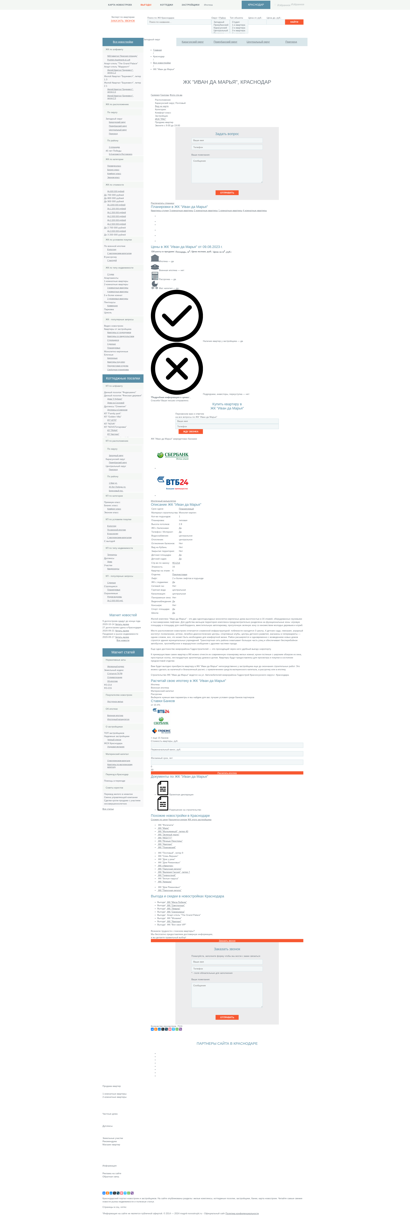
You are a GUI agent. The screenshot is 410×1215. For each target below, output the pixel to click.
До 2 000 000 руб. (115, 601)
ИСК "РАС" (160, 119)
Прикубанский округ (225, 42)
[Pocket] (169, 1029)
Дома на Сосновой (115, 403)
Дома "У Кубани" (114, 399)
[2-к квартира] (239, 27)
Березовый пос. (116, 491)
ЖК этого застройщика (199, 819)
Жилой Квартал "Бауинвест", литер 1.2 (120, 71)
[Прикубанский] (220, 25)
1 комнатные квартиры (230, 210)
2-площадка (114, 147)
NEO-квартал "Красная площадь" (122, 56)
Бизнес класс (113, 170)
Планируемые (113, 348)
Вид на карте (162, 106)
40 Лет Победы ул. (117, 487)
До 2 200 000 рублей (116, 220)
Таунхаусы (112, 555)
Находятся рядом (177, 819)
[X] (162, 1029)
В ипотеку (111, 249)
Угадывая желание (115, 747)
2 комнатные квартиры (206, 210)
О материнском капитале (118, 761)
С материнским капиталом (119, 253)
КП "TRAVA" (112, 430)
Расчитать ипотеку (227, 773)
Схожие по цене (159, 819)
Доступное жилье (115, 701)
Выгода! (146, 5)
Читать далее (122, 624)
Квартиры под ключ (116, 362)
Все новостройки (123, 42)
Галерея (155, 95)
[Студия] (239, 22)
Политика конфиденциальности (242, 1213)
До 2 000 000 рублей (116, 216)
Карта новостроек (120, 5)
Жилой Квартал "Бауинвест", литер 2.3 (120, 97)
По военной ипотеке (116, 530)
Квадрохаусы (113, 569)
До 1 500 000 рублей (116, 212)
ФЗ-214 (176, 563)
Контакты (107, 1181)
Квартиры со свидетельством (120, 336)
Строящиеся (113, 340)
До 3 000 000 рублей (116, 231)
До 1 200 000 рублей (116, 209)
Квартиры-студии (160, 210)
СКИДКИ (106, 1162)
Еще (104, 1110)
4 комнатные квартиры (255, 210)
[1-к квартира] (239, 25)
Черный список (114, 740)
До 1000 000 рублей (116, 205)
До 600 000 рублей (115, 191)
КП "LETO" (112, 420)
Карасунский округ (193, 42)
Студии (110, 274)
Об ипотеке (112, 681)
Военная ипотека (115, 715)
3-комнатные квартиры (117, 288)
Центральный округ (258, 42)
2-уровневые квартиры (117, 299)
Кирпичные (112, 358)
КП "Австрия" (113, 434)
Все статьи (108, 809)
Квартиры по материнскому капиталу (119, 765)
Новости (106, 1149)
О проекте (107, 1190)
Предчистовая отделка (117, 366)
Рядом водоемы (114, 597)
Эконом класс (113, 177)
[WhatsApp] (177, 1029)
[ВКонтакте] (152, 1029)
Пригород (291, 42)
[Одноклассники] (155, 1029)
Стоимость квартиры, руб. (164, 741)
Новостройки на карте (114, 1158)
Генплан (164, 95)
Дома (109, 562)
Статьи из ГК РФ (114, 673)
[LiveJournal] (166, 1029)
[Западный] (220, 22)
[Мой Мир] (159, 1029)
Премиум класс (114, 166)
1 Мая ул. (113, 483)
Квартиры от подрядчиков (119, 332)
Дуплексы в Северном (117, 410)
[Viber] (180, 1029)
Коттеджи (166, 5)
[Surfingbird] (173, 1029)
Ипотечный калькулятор (118, 719)
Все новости (123, 640)
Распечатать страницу (162, 203)
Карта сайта (108, 1185)
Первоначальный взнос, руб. (166, 749)
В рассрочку (112, 534)
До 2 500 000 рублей (116, 224)
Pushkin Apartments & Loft (118, 60)
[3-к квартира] (239, 30)
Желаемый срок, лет (162, 758)
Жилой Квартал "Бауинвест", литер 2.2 (120, 90)
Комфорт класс (114, 174)
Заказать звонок (123, 21)
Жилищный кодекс (115, 666)
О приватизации (114, 677)
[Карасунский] (220, 27)
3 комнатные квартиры (181, 210)
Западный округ (116, 455)
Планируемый (186, 508)
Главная (157, 50)
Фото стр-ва (176, 95)
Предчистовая (179, 574)
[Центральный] (220, 30)
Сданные (111, 344)
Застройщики (190, 5)
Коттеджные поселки (113, 1118)
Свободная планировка (118, 370)
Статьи (106, 1153)
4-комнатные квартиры (117, 292)
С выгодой (112, 260)
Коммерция (112, 306)
